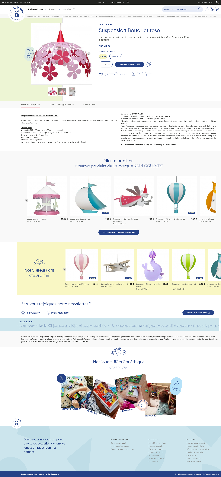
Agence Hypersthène (212, 474)
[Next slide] (88, 53)
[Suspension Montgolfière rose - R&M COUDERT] (81, 265)
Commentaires (89, 104)
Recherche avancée (52, 474)
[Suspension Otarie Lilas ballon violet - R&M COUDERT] (153, 265)
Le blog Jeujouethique (119, 446)
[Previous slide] (33, 53)
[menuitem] (52, 91)
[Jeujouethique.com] (16, 21)
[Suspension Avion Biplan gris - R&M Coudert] (117, 265)
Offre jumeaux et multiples (197, 449)
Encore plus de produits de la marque (119, 232)
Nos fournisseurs (154, 455)
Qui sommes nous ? (118, 443)
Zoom (33, 24)
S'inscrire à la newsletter (196, 313)
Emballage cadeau (107, 51)
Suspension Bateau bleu (80, 219)
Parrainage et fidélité (195, 446)
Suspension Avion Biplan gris (112, 284)
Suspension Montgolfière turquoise (170, 219)
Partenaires (191, 458)
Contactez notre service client (122, 449)
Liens (201, 458)
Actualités (67, 9)
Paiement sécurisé (155, 446)
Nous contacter (39, 474)
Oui (116, 56)
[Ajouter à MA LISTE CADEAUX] (149, 64)
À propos (52, 9)
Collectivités (191, 455)
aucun (103, 56)
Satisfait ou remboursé (195, 443)
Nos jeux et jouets (35, 9)
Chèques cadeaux (155, 449)
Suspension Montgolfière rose (77, 284)
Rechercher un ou (175, 9)
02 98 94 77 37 (25, 2)
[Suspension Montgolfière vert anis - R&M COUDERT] (188, 265)
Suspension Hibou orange (210, 219)
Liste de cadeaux (193, 461)
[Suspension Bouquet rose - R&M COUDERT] (47, 196)
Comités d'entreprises (195, 452)
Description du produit (30, 104)
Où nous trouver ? (155, 452)
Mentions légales (27, 474)
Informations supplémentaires (62, 104)
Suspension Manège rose (37, 219)
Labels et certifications (157, 458)
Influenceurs (153, 461)
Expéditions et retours (157, 443)
